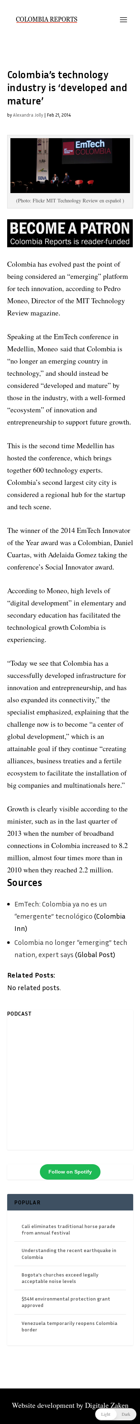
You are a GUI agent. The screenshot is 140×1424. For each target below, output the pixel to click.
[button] (115, 1414)
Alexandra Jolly (28, 115)
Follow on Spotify (70, 1172)
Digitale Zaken (107, 1405)
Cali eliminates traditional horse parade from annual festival (68, 1229)
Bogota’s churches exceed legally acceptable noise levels (60, 1277)
